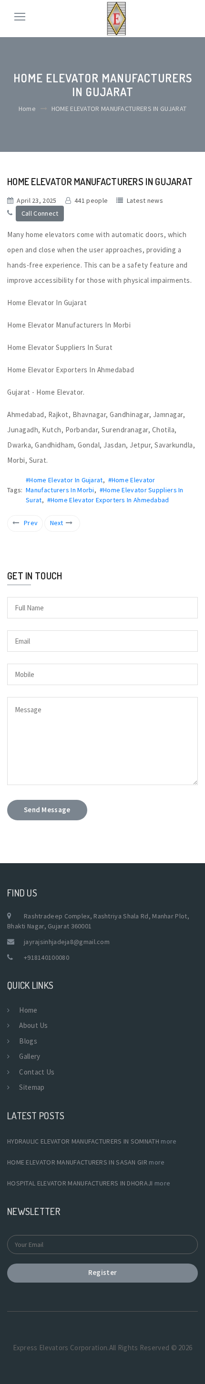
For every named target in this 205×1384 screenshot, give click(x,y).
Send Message (47, 809)
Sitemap (31, 1087)
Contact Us (36, 1071)
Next (56, 522)
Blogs (28, 1040)
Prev (31, 522)
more (168, 1141)
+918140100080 (46, 957)
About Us (33, 1025)
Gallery (29, 1056)
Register (102, 1272)
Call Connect (40, 213)
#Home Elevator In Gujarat (64, 480)
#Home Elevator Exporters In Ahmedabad (108, 500)
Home (27, 108)
